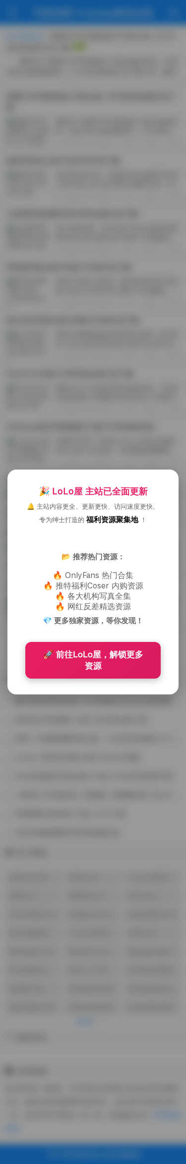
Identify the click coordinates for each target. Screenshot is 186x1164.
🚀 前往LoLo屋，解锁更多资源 (93, 660)
